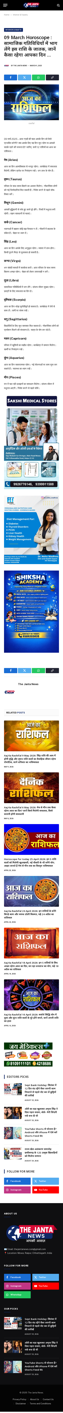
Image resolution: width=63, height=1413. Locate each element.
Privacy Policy (19, 1399)
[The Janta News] (31, 5)
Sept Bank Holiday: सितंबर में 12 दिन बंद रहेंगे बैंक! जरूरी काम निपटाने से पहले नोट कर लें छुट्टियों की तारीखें (41, 1090)
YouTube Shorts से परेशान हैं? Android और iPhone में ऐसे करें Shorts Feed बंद (41, 1132)
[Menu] (5, 5)
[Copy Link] (52, 77)
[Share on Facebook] (10, 77)
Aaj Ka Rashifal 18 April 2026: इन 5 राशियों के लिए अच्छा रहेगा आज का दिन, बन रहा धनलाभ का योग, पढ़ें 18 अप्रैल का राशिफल (31, 966)
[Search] (58, 5)
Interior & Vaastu (20, 15)
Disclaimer (21, 1403)
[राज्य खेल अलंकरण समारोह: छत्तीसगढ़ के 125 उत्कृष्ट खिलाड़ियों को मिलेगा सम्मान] (13, 1153)
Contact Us (48, 1399)
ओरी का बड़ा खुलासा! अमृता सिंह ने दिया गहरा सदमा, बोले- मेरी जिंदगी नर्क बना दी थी (41, 1112)
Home (6, 15)
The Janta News (20, 66)
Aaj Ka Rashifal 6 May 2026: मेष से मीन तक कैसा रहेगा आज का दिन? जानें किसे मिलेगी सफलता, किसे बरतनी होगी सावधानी (30, 811)
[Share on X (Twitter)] (24, 77)
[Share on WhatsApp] (38, 77)
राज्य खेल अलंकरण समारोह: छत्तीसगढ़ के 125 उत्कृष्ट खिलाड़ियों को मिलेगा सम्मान (41, 1152)
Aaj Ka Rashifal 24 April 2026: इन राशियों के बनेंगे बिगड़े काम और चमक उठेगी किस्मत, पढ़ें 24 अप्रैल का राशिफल (30, 914)
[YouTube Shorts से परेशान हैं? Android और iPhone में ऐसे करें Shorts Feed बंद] (13, 1133)
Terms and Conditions (40, 1403)
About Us (34, 1399)
